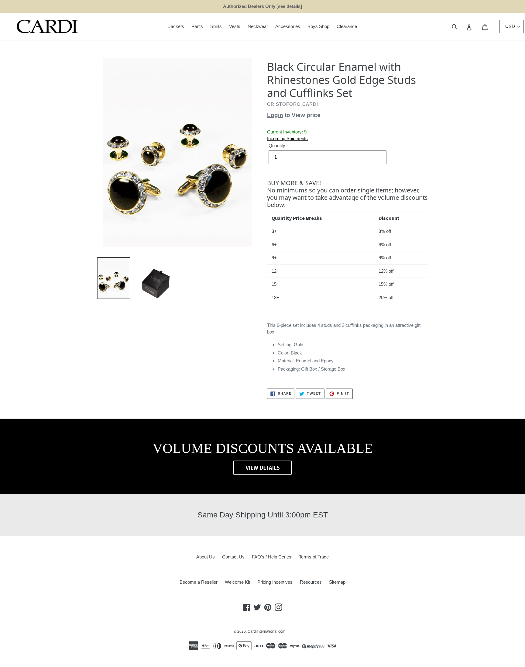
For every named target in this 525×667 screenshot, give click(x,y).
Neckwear (258, 26)
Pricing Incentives (275, 582)
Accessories (287, 26)
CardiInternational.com (266, 631)
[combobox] (461, 26)
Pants (197, 26)
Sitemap (337, 582)
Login (275, 115)
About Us (205, 556)
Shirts (216, 26)
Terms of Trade (314, 556)
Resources (311, 582)
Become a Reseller (199, 582)
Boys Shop (318, 26)
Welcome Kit (237, 582)
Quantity (277, 145)
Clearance (347, 26)
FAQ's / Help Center (272, 556)
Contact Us (233, 556)
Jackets (176, 26)
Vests (234, 26)
